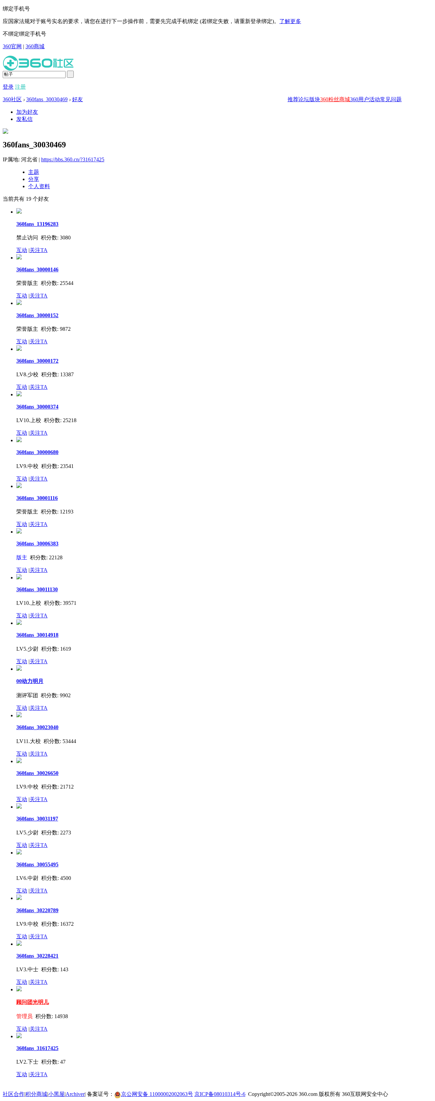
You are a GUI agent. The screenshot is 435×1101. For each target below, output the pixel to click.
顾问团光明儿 (32, 1002)
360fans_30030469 (47, 99)
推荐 (293, 99)
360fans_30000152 (37, 315)
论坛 (303, 99)
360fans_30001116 (37, 498)
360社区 (12, 99)
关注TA (39, 250)
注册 (20, 87)
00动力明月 (30, 681)
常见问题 (391, 99)
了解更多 (290, 21)
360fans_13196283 (37, 224)
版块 (314, 99)
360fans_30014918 (37, 635)
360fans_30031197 (37, 819)
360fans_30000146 (37, 269)
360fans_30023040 (37, 727)
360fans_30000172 (37, 361)
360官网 (12, 46)
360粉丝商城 (335, 99)
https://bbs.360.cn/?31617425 (72, 159)
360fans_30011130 (37, 589)
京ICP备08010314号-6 (219, 1094)
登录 (8, 87)
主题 (33, 172)
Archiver (75, 1094)
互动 (21, 250)
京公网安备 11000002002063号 (157, 1094)
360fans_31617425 (37, 1048)
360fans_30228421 (37, 956)
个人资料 (39, 186)
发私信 (24, 119)
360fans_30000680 (37, 452)
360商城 (35, 46)
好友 (77, 99)
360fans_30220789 (37, 910)
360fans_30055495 (37, 864)
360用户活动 (365, 99)
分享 (33, 179)
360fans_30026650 (37, 773)
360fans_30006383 (37, 543)
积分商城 (36, 1094)
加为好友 (27, 112)
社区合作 (13, 1094)
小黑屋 (56, 1094)
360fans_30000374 (37, 407)
